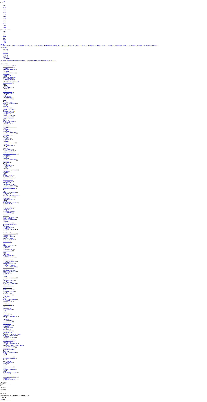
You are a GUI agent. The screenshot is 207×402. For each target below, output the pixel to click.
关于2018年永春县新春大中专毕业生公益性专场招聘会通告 (103, 45)
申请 (14, 67)
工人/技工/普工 (5, 54)
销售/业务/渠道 (5, 57)
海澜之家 (4, 252)
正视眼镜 (4, 104)
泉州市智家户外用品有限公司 (8, 109)
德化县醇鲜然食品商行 (7, 204)
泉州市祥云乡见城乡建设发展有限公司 (10, 316)
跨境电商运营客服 (6, 363)
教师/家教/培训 (5, 50)
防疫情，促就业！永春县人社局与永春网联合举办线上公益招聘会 (66, 45)
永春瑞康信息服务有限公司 (8, 327)
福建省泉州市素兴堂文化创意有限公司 (10, 224)
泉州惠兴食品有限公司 (7, 182)
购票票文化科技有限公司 (7, 301)
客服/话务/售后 (5, 55)
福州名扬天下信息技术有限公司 (9, 219)
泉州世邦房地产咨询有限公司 (8, 236)
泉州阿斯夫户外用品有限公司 (8, 118)
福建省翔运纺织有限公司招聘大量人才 (122, 45)
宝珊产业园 (5, 353)
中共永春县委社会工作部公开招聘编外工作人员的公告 (20, 45)
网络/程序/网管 (17, 60)
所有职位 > (6, 47)
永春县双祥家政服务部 (7, 139)
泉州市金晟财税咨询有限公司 (8, 291)
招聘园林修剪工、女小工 (7, 332)
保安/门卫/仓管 (5, 49)
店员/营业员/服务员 (6, 58)
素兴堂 (4, 306)
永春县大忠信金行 (6, 156)
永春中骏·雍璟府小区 (7, 209)
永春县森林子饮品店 (6, 247)
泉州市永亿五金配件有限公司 (8, 280)
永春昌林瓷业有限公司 (7, 242)
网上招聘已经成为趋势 (142, 45)
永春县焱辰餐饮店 (6, 193)
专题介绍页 (2, 399)
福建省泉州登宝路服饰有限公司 (9, 358)
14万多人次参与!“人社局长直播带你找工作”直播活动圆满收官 (42, 45)
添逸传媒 (4, 100)
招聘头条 (2, 44)
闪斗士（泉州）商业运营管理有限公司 (10, 343)
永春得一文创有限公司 (7, 373)
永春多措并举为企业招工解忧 (152, 45)
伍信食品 (4, 310)
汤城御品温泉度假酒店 (7, 113)
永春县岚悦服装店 (6, 273)
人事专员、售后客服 (6, 296)
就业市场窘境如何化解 (133, 45)
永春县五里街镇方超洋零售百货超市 (9, 379)
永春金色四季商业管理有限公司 (9, 79)
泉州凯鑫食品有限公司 (7, 75)
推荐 (1, 60)
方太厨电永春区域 (6, 88)
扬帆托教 (4, 84)
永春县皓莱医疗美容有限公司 (8, 229)
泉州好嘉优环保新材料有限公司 (9, 188)
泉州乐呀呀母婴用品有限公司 (8, 199)
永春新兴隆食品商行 (6, 129)
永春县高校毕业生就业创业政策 (86, 45)
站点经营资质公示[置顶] (5, 45)
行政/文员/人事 (5, 56)
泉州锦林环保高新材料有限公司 (9, 69)
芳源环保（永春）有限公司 (8, 145)
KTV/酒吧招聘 (5, 53)
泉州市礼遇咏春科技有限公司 (8, 93)
